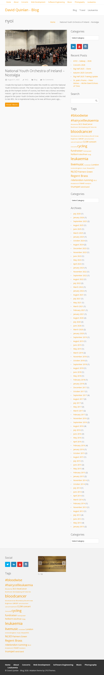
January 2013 (78, 526)
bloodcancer (81, 131)
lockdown (87, 165)
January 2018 (78, 383)
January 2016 (78, 449)
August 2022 (78, 279)
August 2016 (78, 426)
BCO (80, 124)
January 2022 (78, 291)
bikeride (94, 127)
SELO (95, 180)
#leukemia (74, 124)
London (95, 164)
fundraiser (77, 150)
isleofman (83, 154)
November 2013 (80, 507)
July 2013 (77, 515)
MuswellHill (90, 168)
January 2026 (78, 217)
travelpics (88, 183)
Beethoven (74, 127)
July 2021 (77, 298)
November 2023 (80, 252)
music (84, 168)
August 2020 (78, 318)
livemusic (77, 164)
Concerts (74, 147)
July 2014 (77, 488)
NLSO (74, 171)
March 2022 (78, 287)
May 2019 (77, 349)
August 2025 (78, 225)
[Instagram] (85, 46)
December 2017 (79, 387)
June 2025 (77, 229)
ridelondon (77, 180)
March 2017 (78, 411)
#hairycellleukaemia (85, 120)
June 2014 (77, 492)
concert (92, 141)
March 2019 (78, 353)
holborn (75, 154)
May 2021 (77, 302)
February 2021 (79, 310)
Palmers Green (85, 171)
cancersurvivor (89, 139)
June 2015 (77, 465)
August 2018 (78, 368)
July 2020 (77, 322)
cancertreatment (76, 142)
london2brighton (76, 168)
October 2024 (79, 240)
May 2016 (77, 437)
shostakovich (75, 183)
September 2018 (80, 364)
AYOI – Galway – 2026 (82, 61)
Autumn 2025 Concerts (82, 72)
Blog (35, 80)
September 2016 (80, 422)
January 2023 (78, 267)
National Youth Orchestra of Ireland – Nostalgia (35, 72)
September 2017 (80, 395)
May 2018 (77, 376)
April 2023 (77, 264)
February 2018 (79, 380)
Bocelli (92, 136)
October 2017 (79, 391)
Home (52, 22)
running (88, 180)
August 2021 (78, 295)
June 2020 (77, 325)
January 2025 (78, 237)
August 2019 (78, 341)
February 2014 (79, 503)
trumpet (75, 186)
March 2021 (78, 306)
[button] (64, 563)
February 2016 (79, 445)
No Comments (48, 80)
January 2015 (78, 476)
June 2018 (77, 372)
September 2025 (80, 221)
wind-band (85, 187)
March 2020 (78, 329)
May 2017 (77, 407)
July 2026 (77, 213)
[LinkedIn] (73, 46)
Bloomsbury (86, 136)
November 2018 (80, 356)
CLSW (85, 141)
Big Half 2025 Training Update (85, 76)
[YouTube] (79, 46)
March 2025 (78, 233)
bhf (89, 127)
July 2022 (77, 283)
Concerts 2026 (79, 65)
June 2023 (77, 256)
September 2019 (80, 337)
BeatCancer (87, 124)
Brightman (74, 139)
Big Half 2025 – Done (82, 69)
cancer (81, 138)
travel (82, 183)
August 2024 (78, 244)
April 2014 (77, 495)
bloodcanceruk (76, 136)
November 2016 (80, 418)
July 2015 (77, 461)
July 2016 (77, 430)
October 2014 (79, 484)
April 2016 (77, 441)
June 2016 (77, 434)
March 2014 (78, 499)
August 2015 (78, 457)
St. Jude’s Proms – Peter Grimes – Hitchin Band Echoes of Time (85, 83)
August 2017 (78, 399)
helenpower (87, 151)
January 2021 (78, 314)
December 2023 (79, 248)
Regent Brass (79, 176)
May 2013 (77, 523)
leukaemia (79, 158)
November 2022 (80, 271)
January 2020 (78, 333)
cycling (82, 146)
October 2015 (79, 453)
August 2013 (78, 511)
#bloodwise (79, 115)
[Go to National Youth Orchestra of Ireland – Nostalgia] (36, 48)
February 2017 (79, 414)
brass (96, 136)
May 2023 (77, 260)
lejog (89, 154)
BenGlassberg (83, 127)
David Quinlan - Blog (22, 9)
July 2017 (77, 403)
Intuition (32, 670)
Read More (12, 104)
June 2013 (77, 519)
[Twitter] (7, 564)
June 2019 (77, 345)
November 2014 (80, 480)
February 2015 (79, 472)
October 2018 (79, 360)
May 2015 (77, 468)
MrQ (26, 80)
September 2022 (80, 275)
